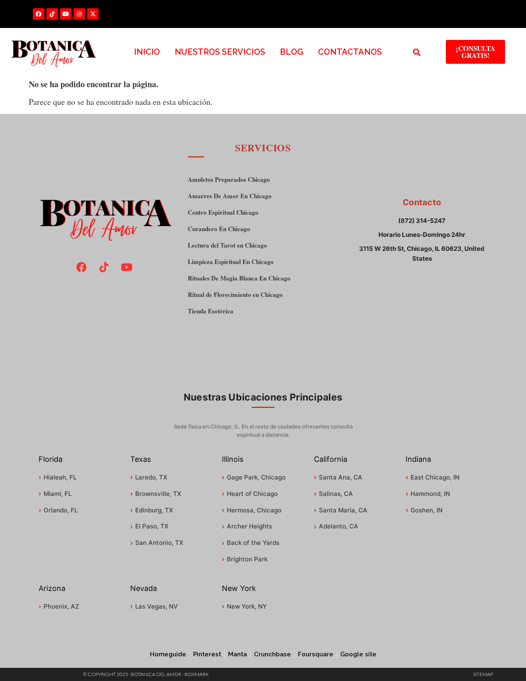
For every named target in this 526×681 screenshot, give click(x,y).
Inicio (147, 52)
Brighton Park (247, 559)
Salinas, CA (336, 494)
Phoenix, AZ (61, 606)
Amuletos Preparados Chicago (229, 179)
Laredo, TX (151, 477)
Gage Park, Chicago (256, 477)
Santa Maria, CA (343, 510)
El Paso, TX (151, 526)
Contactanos (350, 52)
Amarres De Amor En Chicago (230, 196)
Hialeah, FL (60, 477)
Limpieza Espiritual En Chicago (231, 261)
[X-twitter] (93, 14)
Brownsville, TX (158, 494)
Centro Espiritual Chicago (223, 212)
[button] (417, 52)
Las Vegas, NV (156, 606)
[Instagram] (79, 14)
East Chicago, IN (435, 477)
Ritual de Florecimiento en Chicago (235, 294)
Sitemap (483, 674)
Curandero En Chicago (219, 229)
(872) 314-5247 (421, 221)
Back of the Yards (253, 543)
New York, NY (247, 606)
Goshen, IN (427, 510)
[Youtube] (66, 14)
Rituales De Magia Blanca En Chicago (239, 278)
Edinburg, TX (154, 510)
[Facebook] (38, 14)
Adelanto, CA (338, 526)
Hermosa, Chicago (254, 510)
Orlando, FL (61, 510)
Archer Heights (249, 526)
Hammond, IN (430, 494)
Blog (291, 52)
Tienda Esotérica (210, 311)
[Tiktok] (52, 14)
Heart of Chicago (252, 494)
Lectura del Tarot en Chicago (227, 245)
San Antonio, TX (159, 543)
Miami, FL (58, 494)
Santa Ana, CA (340, 477)
